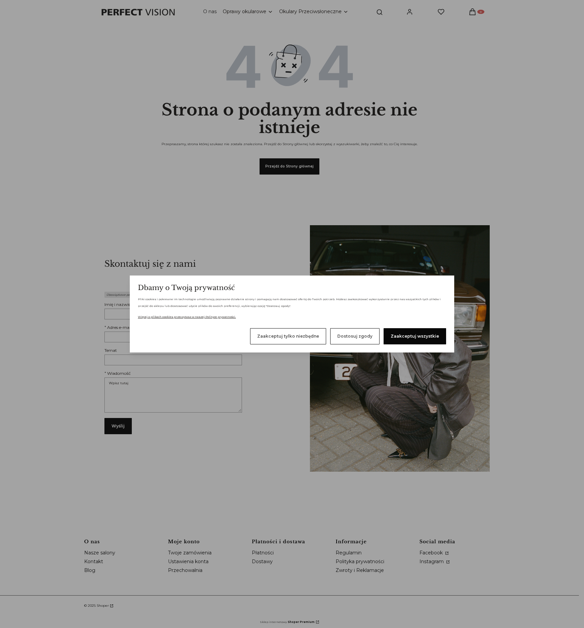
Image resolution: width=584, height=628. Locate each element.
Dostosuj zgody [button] (354, 336)
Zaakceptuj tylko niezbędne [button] (288, 336)
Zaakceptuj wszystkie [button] (415, 336)
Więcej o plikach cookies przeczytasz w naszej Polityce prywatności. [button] (187, 316)
